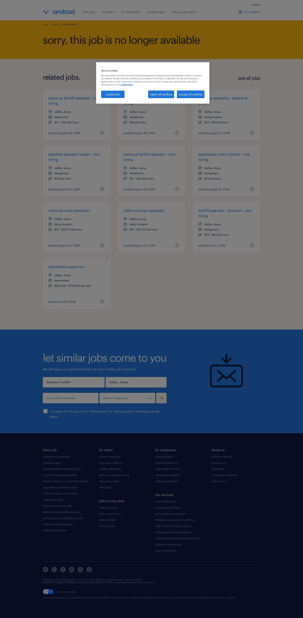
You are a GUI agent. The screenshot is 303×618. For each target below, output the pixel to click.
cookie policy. (127, 84)
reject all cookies (161, 94)
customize (113, 94)
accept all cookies (191, 94)
